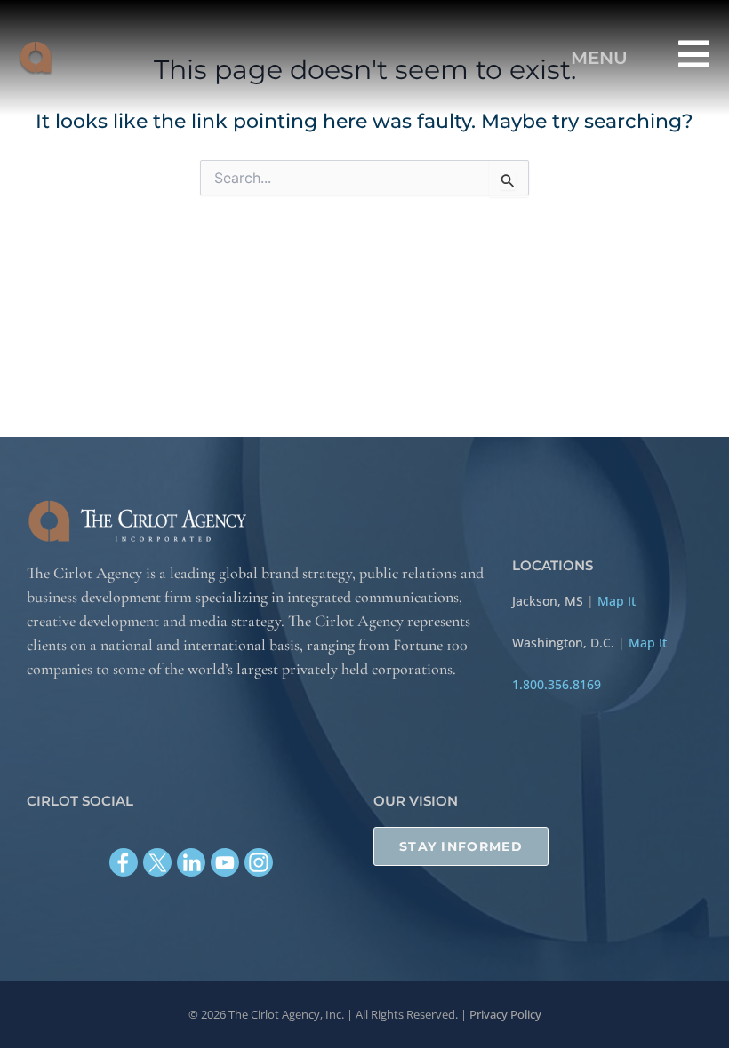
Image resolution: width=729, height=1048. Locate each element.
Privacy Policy (505, 1014)
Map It (616, 600)
